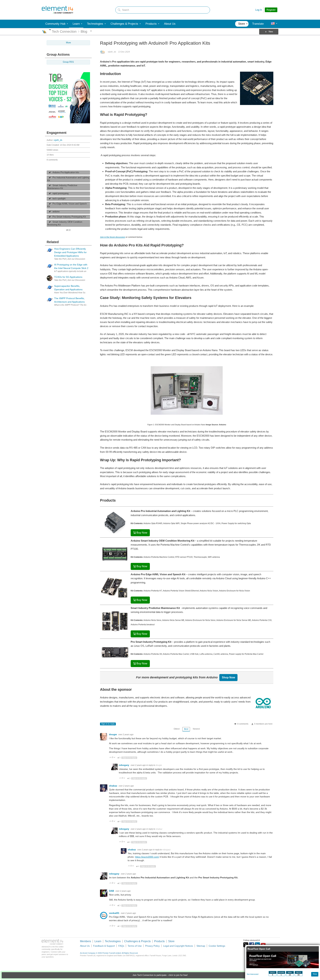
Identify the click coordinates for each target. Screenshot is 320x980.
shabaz (113, 785)
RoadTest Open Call (259, 949)
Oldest (177, 729)
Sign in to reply (108, 724)
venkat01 (114, 913)
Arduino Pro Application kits (65, 172)
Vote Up (110, 757)
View (315, 974)
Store (171, 941)
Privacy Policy (152, 946)
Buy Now (141, 532)
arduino (56, 211)
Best (186, 729)
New (271, 31)
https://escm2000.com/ (147, 857)
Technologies (113, 941)
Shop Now (228, 677)
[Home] (57, 10)
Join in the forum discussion (112, 237)
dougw (113, 734)
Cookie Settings (217, 946)
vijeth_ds (58, 140)
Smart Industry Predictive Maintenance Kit (62, 186)
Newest (196, 729)
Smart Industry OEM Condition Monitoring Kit (64, 223)
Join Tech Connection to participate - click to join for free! (160, 975)
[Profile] (272, 24)
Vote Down (114, 757)
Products (159, 941)
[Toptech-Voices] (68, 122)
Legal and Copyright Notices (178, 946)
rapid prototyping (60, 193)
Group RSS (68, 62)
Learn (97, 941)
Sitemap (200, 946)
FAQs (121, 946)
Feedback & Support (104, 946)
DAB (112, 891)
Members (85, 941)
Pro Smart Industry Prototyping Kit (69, 217)
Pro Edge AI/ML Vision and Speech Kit (67, 205)
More (50, 29)
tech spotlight (59, 198)
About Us (85, 946)
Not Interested (252, 974)
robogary (124, 765)
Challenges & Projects (137, 941)
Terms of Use (135, 946)
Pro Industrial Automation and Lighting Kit (68, 179)
